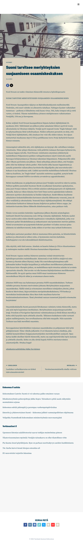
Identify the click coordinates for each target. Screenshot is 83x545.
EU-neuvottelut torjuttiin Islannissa (17, 453)
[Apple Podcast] (57, 525)
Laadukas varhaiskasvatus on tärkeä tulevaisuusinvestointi (21, 369)
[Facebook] (7, 85)
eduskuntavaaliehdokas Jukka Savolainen (23, 349)
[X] (11, 85)
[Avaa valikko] (78, 4)
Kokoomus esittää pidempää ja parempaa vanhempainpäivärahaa (30, 407)
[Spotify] (48, 525)
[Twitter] (44, 525)
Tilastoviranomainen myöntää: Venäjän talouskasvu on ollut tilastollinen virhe (35, 438)
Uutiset (9, 62)
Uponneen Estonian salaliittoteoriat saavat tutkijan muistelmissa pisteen (32, 432)
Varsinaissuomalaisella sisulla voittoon (61, 367)
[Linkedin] (34, 525)
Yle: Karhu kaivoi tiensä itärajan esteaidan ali (21, 448)
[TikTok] (39, 525)
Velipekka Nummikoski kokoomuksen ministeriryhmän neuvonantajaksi (32, 418)
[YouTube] (53, 525)
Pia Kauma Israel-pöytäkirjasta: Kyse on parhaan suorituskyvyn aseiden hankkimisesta (38, 443)
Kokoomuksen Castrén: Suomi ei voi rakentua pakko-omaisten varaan (31, 394)
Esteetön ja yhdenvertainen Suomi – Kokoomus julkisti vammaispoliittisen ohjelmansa (38, 412)
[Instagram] (30, 525)
